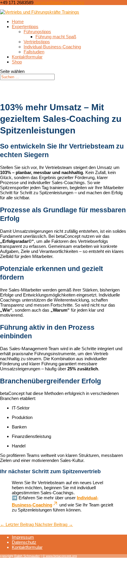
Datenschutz (24, 542)
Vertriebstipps (37, 41)
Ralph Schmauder (27, 556)
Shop (17, 61)
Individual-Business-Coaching (52, 46)
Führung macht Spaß (55, 36)
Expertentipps (25, 26)
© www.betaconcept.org (60, 556)
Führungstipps (37, 31)
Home (18, 21)
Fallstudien (34, 51)
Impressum (23, 537)
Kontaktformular (27, 56)
